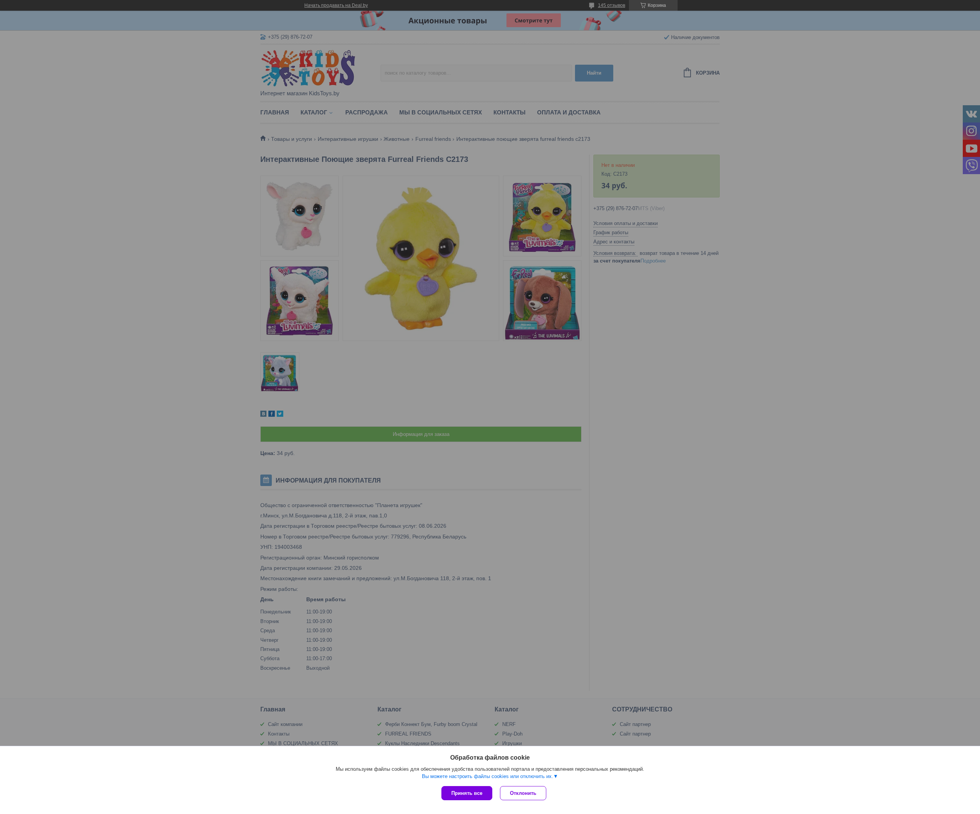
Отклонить (523, 793)
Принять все (466, 793)
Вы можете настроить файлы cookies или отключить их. (487, 776)
